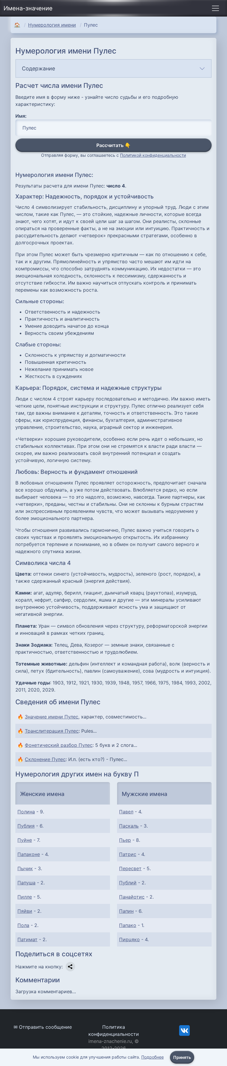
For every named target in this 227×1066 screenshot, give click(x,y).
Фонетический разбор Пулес (59, 745)
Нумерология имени (52, 25)
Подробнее (152, 1056)
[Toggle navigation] (215, 8)
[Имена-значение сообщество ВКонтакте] (184, 1030)
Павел (126, 812)
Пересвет (130, 868)
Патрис (127, 854)
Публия (26, 826)
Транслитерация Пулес (52, 731)
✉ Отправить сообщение (43, 1027)
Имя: (21, 116)
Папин (126, 911)
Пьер (125, 840)
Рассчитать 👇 (113, 145)
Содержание (38, 68)
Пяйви (24, 911)
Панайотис (132, 897)
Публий (128, 883)
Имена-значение (28, 8)
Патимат (27, 939)
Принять (182, 1057)
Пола (23, 925)
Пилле (24, 897)
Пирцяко (129, 939)
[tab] (113, 68)
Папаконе (28, 854)
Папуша (26, 883)
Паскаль (129, 826)
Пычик (25, 868)
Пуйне (24, 840)
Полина (26, 812)
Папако (127, 925)
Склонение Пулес (45, 759)
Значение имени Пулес (51, 717)
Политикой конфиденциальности (153, 155)
